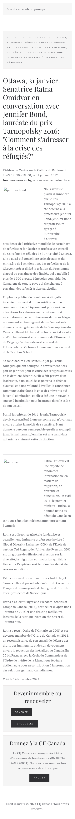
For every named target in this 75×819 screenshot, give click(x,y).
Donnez (39, 778)
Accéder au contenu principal (27, 9)
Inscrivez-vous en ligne (19, 180)
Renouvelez (24, 723)
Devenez (21, 712)
